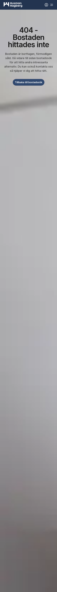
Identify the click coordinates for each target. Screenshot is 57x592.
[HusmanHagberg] (13, 4)
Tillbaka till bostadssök (28, 82)
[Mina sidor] (46, 5)
